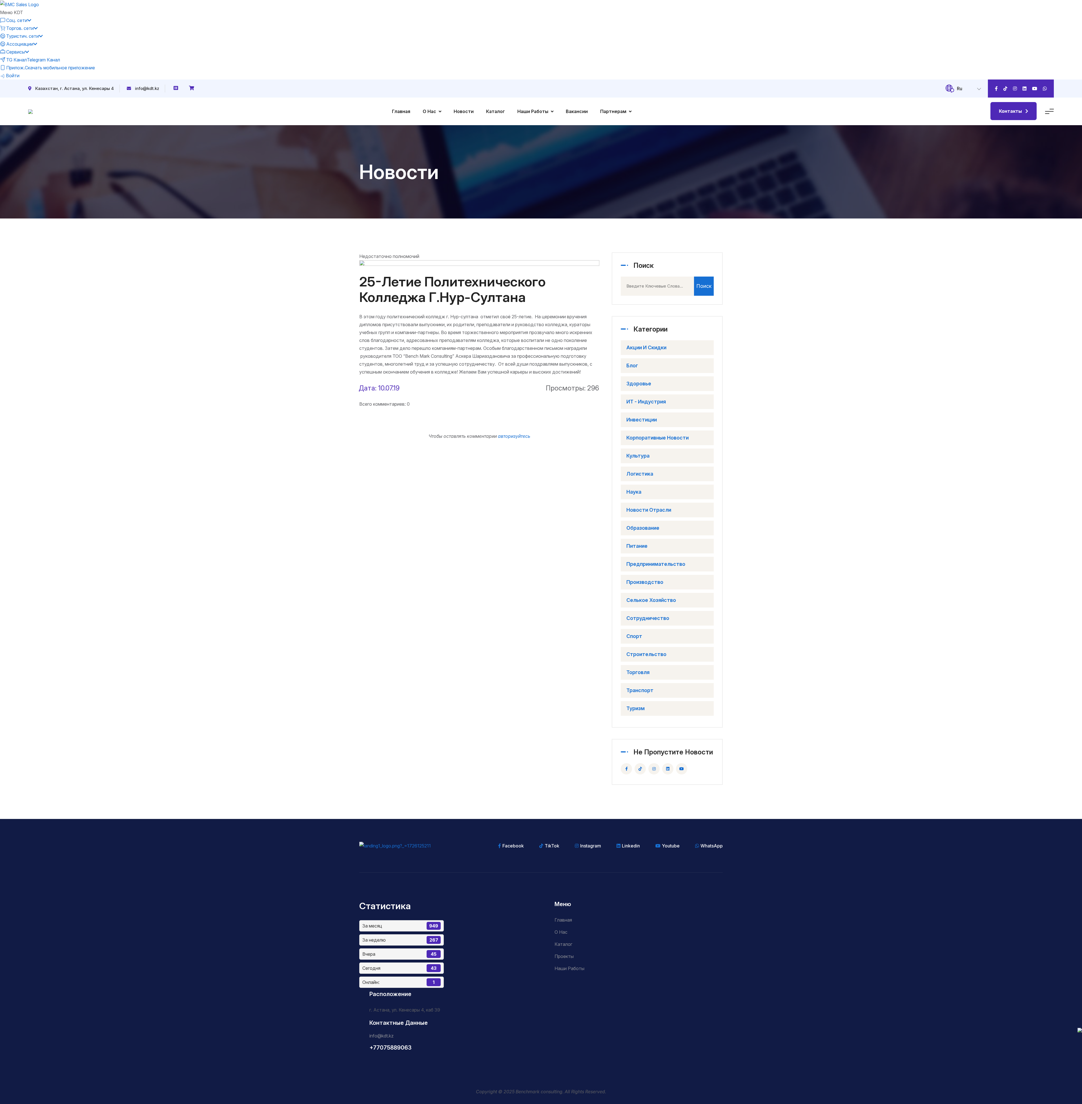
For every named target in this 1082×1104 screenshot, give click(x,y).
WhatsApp (711, 846)
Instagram (590, 846)
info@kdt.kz (147, 88)
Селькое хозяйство (651, 600)
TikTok (552, 846)
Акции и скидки (646, 347)
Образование (642, 528)
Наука (633, 492)
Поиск (703, 286)
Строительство (646, 654)
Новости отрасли (648, 510)
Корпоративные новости (657, 438)
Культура (637, 456)
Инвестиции (641, 420)
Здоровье (638, 384)
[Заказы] (176, 88)
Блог (632, 365)
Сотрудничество (647, 618)
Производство (644, 582)
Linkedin (631, 846)
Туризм (635, 708)
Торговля (637, 672)
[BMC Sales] (19, 4)
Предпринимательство (655, 564)
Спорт (634, 636)
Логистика (639, 474)
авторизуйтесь (514, 436)
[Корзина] (192, 88)
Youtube (671, 846)
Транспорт (639, 690)
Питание (637, 546)
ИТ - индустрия (646, 402)
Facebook (513, 846)
